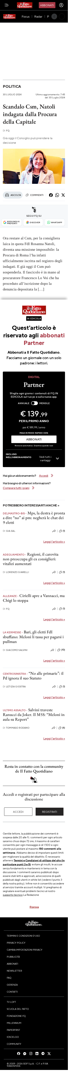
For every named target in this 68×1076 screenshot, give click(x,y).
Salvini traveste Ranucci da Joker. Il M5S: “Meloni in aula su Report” (34, 714)
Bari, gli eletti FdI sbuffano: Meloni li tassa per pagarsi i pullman (33, 636)
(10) (63, 649)
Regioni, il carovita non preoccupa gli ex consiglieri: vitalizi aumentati (30, 559)
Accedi (18, 811)
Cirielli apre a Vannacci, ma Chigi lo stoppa (34, 598)
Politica (12, 86)
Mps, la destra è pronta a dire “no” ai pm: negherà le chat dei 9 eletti (34, 517)
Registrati (49, 811)
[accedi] (61, 5)
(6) (63, 727)
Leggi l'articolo (54, 541)
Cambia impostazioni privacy (24, 949)
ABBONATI (34, 439)
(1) (64, 530)
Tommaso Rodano (16, 727)
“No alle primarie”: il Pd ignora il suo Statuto (33, 676)
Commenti (36, 194)
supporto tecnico (13, 894)
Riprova (34, 906)
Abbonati (47, 5)
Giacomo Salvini (15, 650)
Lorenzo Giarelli (16, 572)
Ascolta (16, 194)
